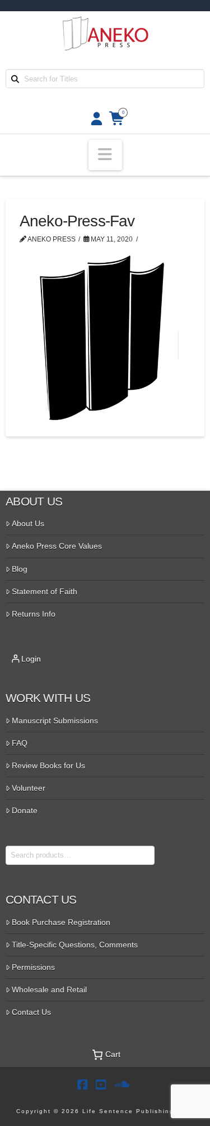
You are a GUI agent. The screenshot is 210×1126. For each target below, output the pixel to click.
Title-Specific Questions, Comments (75, 944)
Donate (25, 810)
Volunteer (28, 787)
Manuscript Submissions (55, 720)
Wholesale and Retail (49, 989)
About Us (28, 523)
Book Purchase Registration (61, 922)
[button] (105, 155)
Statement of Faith (44, 591)
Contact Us (31, 1012)
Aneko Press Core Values (57, 545)
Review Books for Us (48, 765)
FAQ (19, 742)
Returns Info (33, 613)
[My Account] (93, 118)
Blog (19, 568)
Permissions (33, 967)
